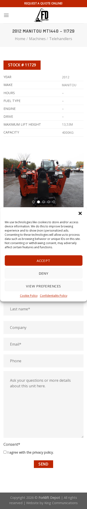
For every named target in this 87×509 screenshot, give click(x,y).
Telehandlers (60, 38)
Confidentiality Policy (53, 296)
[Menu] (6, 15)
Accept (43, 260)
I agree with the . (30, 452)
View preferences (43, 286)
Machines (37, 38)
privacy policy (42, 452)
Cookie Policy (29, 296)
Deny (43, 273)
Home (20, 38)
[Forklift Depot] (43, 15)
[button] (80, 213)
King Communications (61, 503)
